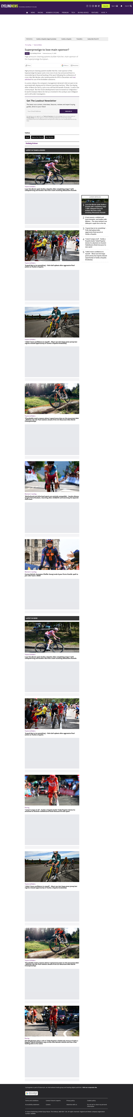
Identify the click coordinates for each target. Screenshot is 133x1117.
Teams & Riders (38, 45)
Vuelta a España (66, 39)
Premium (65, 13)
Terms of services (48, 116)
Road (27, 137)
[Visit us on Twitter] (90, 6)
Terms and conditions (31, 1100)
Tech (73, 13)
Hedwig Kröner (36, 53)
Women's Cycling (52, 13)
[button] (128, 6)
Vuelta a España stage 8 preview (46, 39)
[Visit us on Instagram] (93, 6)
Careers (48, 1104)
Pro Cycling (28, 45)
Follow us (66, 65)
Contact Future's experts (53, 1100)
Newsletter (75, 65)
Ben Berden (50, 137)
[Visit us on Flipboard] (99, 6)
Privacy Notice (30, 118)
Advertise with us (71, 1104)
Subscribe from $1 (93, 39)
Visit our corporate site (89, 1087)
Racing (40, 13)
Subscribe (105, 6)
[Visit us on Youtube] (96, 6)
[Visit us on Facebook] (87, 6)
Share (29, 65)
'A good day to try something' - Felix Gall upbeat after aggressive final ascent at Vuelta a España (95, 231)
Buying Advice (83, 13)
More (103, 13)
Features (94, 13)
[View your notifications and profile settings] (121, 6)
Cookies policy (91, 1100)
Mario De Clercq (37, 137)
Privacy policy (70, 1100)
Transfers (79, 39)
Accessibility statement (32, 1104)
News (33, 13)
